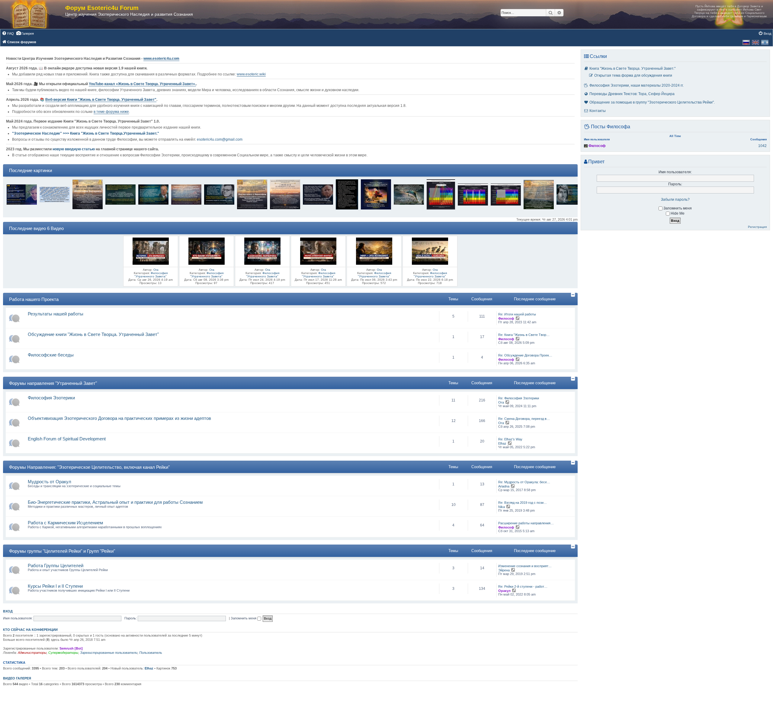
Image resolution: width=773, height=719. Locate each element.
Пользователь (150, 652)
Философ (506, 318)
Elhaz (502, 443)
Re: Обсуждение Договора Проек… (525, 355)
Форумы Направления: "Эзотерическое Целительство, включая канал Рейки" (89, 467)
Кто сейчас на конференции (30, 629)
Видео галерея (17, 678)
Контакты (597, 111)
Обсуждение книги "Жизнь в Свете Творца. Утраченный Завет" (93, 334)
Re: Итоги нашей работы (517, 314)
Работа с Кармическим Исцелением (65, 522)
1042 (762, 146)
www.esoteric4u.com (161, 58)
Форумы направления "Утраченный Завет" (53, 383)
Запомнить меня (244, 618)
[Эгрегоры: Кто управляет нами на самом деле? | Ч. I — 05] (206, 251)
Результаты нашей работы (55, 313)
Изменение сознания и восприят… (525, 566)
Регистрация (757, 226)
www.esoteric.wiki (251, 74)
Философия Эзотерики (51, 397)
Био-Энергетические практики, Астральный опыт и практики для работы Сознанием (115, 502)
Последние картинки (30, 170)
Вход (8, 611)
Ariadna (503, 486)
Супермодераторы (63, 652)
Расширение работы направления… (526, 523)
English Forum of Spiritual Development (67, 438)
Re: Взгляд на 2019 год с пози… (522, 502)
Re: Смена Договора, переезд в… (524, 418)
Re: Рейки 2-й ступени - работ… (522, 586)
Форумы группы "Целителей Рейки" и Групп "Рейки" (62, 551)
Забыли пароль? (675, 199)
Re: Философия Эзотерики (518, 398)
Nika (501, 507)
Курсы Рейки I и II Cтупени (55, 586)
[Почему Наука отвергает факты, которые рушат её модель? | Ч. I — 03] (318, 251)
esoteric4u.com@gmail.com (219, 139)
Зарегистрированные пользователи (108, 652)
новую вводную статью (74, 149)
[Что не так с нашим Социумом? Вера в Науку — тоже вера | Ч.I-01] (430, 251)
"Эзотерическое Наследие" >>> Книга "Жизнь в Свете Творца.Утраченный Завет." (85, 133)
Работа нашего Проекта (34, 299)
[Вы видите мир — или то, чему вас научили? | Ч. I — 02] (374, 251)
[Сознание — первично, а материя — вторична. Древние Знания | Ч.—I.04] (262, 251)
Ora (156, 269)
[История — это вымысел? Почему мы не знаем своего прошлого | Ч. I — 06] (151, 251)
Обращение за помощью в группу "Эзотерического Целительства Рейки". (652, 102)
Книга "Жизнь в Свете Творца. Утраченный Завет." (632, 68)
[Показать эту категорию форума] (574, 223)
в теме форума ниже (111, 112)
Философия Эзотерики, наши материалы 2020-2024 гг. (636, 85)
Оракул (504, 591)
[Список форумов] (35, 14)
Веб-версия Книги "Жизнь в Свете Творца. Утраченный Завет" (100, 99)
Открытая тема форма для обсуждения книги (633, 75)
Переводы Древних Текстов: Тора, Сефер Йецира (632, 94)
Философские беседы (51, 354)
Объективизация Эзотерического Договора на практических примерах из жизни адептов (119, 418)
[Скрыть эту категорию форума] (573, 294)
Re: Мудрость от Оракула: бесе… (524, 482)
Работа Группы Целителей (55, 565)
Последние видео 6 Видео (36, 228)
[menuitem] (8, 33)
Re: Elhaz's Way (510, 439)
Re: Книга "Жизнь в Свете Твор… (524, 335)
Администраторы (32, 652)
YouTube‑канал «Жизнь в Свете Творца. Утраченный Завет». (142, 84)
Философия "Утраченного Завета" (151, 274)
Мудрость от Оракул (49, 481)
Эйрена (504, 570)
